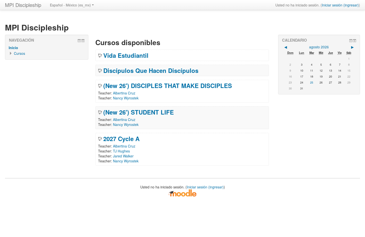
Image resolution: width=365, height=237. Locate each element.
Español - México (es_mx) (70, 4)
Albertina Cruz (124, 92)
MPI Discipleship (23, 4)
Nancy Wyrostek (126, 97)
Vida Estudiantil (125, 55)
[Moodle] (182, 192)
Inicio (13, 47)
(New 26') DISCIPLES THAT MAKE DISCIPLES (167, 86)
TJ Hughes (121, 150)
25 (311, 82)
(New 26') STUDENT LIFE (138, 112)
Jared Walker (123, 155)
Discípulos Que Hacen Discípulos (150, 70)
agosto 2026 (319, 46)
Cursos (19, 53)
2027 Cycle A (121, 139)
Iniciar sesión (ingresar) (340, 4)
